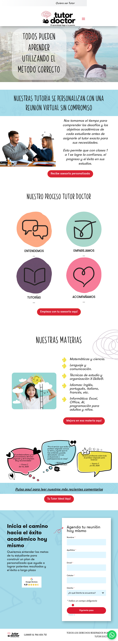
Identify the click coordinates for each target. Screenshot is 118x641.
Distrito (71, 587)
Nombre (71, 537)
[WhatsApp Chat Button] (111, 634)
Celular (71, 575)
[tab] (73, 605)
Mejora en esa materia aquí (84, 420)
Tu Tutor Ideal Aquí (59, 499)
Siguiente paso (86, 610)
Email (70, 562)
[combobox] (86, 593)
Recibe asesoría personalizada (70, 173)
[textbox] (83, 593)
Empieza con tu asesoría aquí (59, 311)
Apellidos (71, 550)
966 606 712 (41, 634)
